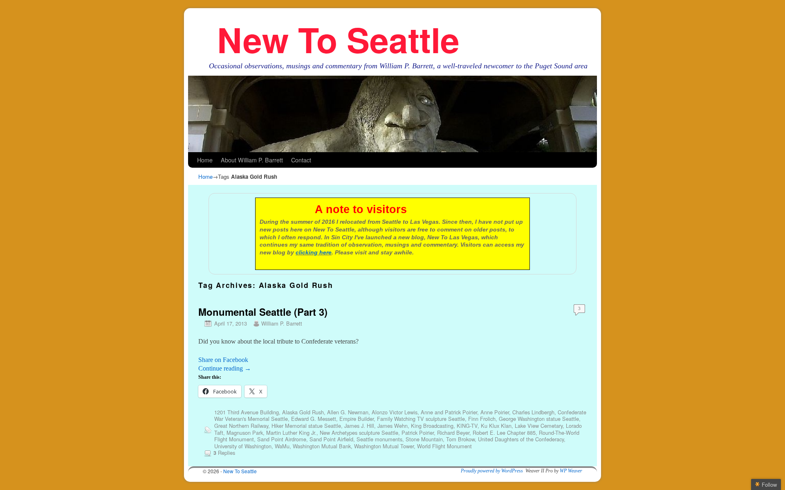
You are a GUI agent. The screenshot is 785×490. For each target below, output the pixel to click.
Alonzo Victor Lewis (394, 412)
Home (205, 159)
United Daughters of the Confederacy (521, 439)
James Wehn (392, 425)
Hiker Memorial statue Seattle (306, 425)
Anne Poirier (494, 412)
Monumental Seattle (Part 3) (262, 312)
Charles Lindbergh (533, 412)
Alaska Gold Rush (303, 412)
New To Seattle (338, 39)
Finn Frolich (482, 419)
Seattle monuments (379, 439)
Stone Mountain (424, 439)
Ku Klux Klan (496, 425)
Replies (224, 452)
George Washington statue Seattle (539, 419)
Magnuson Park (245, 432)
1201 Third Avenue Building (246, 412)
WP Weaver (571, 471)
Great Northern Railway (241, 425)
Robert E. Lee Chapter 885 (504, 432)
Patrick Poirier (417, 432)
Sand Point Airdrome (281, 439)
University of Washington (242, 446)
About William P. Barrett (252, 159)
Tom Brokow (460, 439)
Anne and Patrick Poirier (449, 412)
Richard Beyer (453, 432)
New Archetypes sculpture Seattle (359, 432)
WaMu (282, 446)
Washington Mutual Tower (384, 446)
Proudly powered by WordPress (492, 471)
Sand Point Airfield (331, 439)
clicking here (314, 252)
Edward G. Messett (313, 419)
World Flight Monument (444, 446)
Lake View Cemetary (539, 425)
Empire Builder (356, 419)
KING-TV (467, 425)
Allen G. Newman (347, 412)
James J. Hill (359, 425)
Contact (301, 159)
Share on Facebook (223, 359)
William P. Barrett (281, 323)
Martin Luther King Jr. (291, 432)
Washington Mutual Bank (322, 446)
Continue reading (224, 368)
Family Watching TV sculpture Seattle (421, 419)
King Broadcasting (432, 425)
